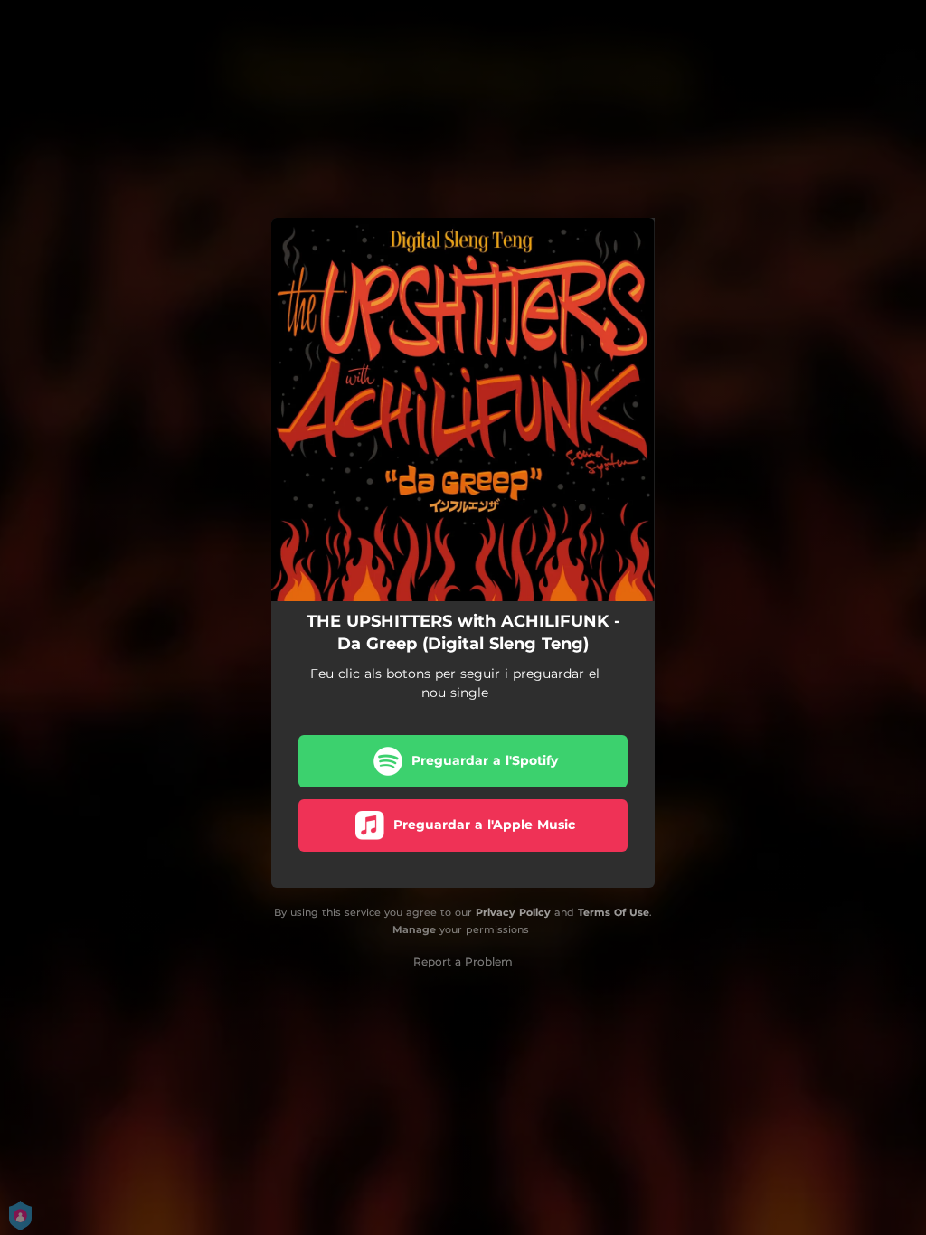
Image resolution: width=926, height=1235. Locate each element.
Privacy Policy (513, 912)
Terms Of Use (613, 912)
